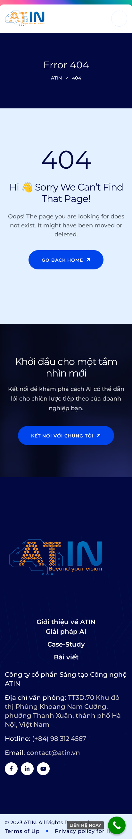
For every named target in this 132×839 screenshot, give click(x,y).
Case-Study (66, 644)
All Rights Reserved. (64, 822)
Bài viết (66, 657)
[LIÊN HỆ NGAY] (117, 825)
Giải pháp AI (66, 631)
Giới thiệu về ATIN (66, 622)
